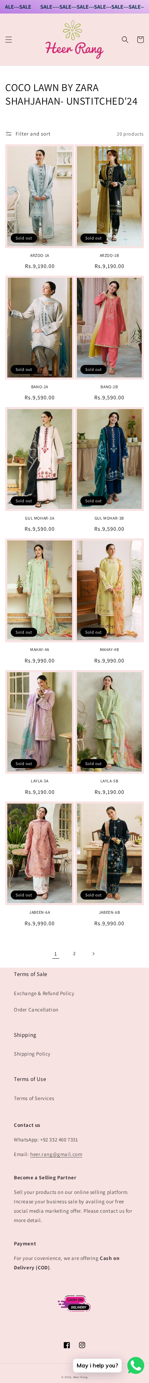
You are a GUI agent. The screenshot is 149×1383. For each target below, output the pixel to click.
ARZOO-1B (109, 255)
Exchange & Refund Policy (44, 993)
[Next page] (93, 953)
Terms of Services (34, 1098)
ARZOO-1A (39, 255)
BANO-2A (39, 386)
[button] (8, 39)
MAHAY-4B (109, 649)
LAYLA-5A (40, 780)
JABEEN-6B (109, 912)
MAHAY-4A (39, 649)
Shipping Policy (32, 1053)
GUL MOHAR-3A (39, 518)
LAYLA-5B (109, 780)
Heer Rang (80, 1377)
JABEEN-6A (39, 912)
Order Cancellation (36, 1009)
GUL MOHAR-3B (109, 518)
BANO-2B (109, 386)
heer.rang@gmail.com (56, 1154)
